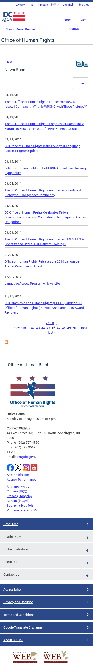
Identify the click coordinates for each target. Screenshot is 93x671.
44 (43, 328)
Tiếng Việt (82, 4)
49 (69, 328)
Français (42, 4)
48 (64, 328)
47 (58, 328)
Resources (10, 524)
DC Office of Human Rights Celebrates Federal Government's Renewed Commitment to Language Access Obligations (45, 217)
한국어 (55, 4)
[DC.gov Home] (13, 21)
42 (33, 328)
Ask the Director (18, 475)
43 (38, 328)
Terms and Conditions (18, 615)
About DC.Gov (13, 640)
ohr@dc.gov (25, 456)
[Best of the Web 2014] (25, 663)
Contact (75, 28)
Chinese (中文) (17, 491)
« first (50, 323)
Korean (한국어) (18, 501)
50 (74, 328)
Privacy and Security (18, 602)
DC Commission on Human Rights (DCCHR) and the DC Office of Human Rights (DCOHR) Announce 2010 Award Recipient (44, 308)
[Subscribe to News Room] (6, 342)
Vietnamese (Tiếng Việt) (24, 510)
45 (48, 328)
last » (52, 332)
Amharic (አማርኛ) (19, 486)
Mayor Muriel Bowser (21, 29)
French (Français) (19, 496)
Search (67, 20)
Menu (84, 20)
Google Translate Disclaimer (23, 627)
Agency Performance (21, 479)
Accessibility (12, 589)
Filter (80, 83)
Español (68, 4)
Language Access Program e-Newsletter (33, 283)
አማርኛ (20, 4)
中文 (31, 4)
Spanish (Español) (20, 505)
